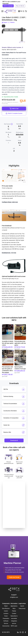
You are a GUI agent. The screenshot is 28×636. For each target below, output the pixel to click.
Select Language (8, 5)
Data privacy (22, 608)
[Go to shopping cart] (26, 11)
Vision (6, 616)
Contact (14, 613)
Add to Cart (15, 108)
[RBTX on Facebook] (25, 632)
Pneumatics (6, 618)
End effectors (6, 608)
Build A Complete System (15, 113)
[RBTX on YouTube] (20, 632)
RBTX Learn (14, 626)
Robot (6, 606)
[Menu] (2, 11)
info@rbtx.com (14, 597)
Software (5, 621)
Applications (14, 606)
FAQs (14, 608)
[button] (14, 47)
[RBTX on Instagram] (23, 632)
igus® (6, 22)
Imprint (22, 606)
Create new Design (14, 577)
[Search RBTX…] (23, 11)
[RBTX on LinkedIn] (18, 632)
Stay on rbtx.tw (20, 5)
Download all (14, 440)
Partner (14, 611)
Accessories (5, 626)
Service (6, 623)
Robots (12, 22)
